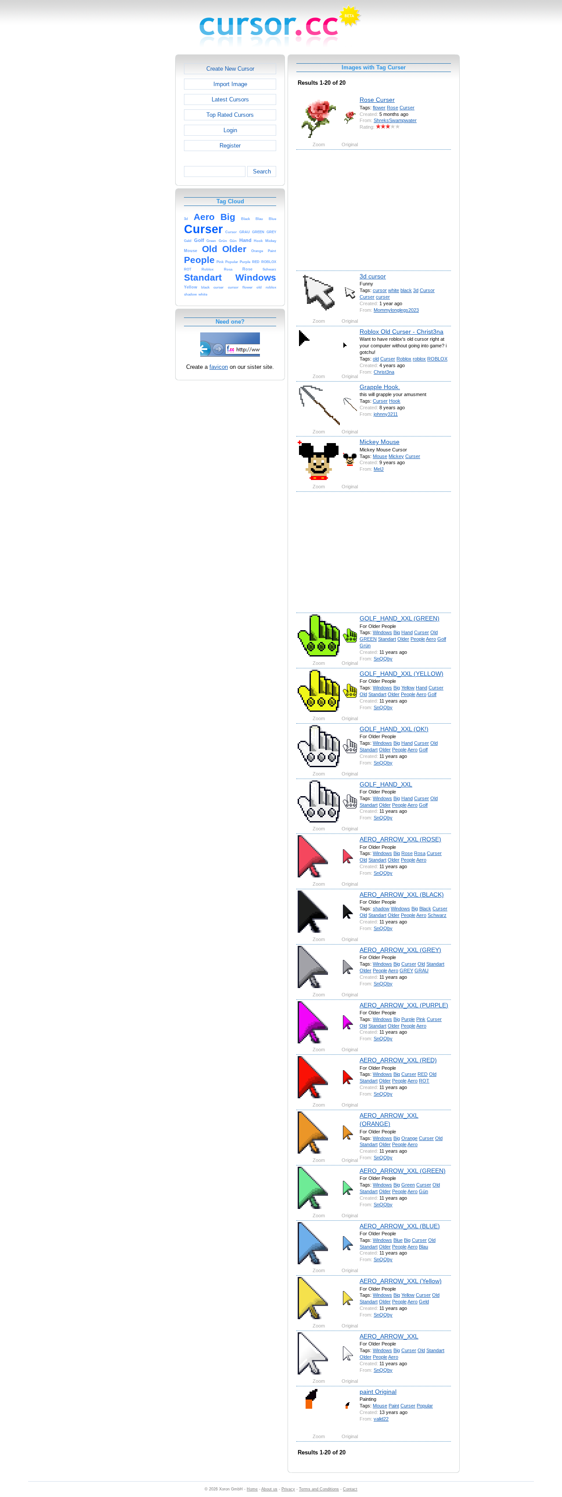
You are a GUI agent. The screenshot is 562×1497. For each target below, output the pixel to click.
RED (423, 1074)
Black (425, 908)
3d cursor (373, 276)
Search (262, 171)
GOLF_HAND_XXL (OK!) (394, 728)
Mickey (396, 456)
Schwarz (437, 915)
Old (434, 632)
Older (403, 639)
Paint (394, 1405)
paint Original (378, 1391)
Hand (407, 632)
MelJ (379, 469)
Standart (387, 639)
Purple (408, 1019)
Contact (350, 1489)
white (393, 290)
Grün (365, 645)
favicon (218, 367)
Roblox (403, 358)
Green (408, 1184)
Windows (382, 632)
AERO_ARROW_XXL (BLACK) (402, 894)
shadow (381, 908)
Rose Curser (377, 99)
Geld (424, 1301)
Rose (392, 107)
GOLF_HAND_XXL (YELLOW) (401, 673)
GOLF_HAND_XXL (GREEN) (400, 618)
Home (252, 1489)
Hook (394, 401)
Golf (441, 639)
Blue (398, 1240)
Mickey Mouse (380, 441)
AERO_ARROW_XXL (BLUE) (400, 1226)
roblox (419, 358)
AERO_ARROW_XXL (389, 1336)
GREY (406, 970)
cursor (380, 290)
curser (383, 296)
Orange (409, 1138)
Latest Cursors (230, 99)
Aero (431, 639)
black (406, 290)
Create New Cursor (230, 68)
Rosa (419, 853)
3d (415, 290)
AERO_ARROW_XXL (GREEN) (403, 1170)
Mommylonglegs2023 (396, 310)
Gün (423, 1191)
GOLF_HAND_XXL (386, 784)
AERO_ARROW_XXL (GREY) (400, 949)
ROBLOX (437, 358)
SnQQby (383, 658)
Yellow (407, 687)
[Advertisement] (137, 186)
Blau (423, 1246)
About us (269, 1489)
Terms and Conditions (319, 1489)
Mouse (380, 456)
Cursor (427, 290)
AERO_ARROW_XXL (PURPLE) (404, 1005)
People (418, 639)
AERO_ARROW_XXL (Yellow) (401, 1280)
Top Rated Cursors (230, 115)
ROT (424, 1080)
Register (230, 145)
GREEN (368, 639)
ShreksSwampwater (395, 120)
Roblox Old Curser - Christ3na (401, 331)
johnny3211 (386, 414)
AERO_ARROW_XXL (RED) (398, 1060)
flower (379, 107)
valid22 (381, 1418)
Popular (425, 1405)
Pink (420, 1019)
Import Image (230, 84)
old (376, 358)
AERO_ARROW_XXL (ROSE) (400, 839)
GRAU (421, 970)
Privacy (288, 1489)
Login (230, 130)
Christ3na (384, 372)
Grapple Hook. (380, 386)
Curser (407, 107)
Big (396, 632)
